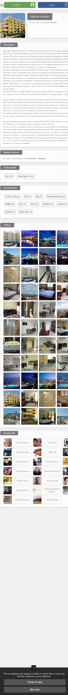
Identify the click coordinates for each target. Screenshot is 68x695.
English (16, 4)
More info (35, 689)
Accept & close (35, 682)
